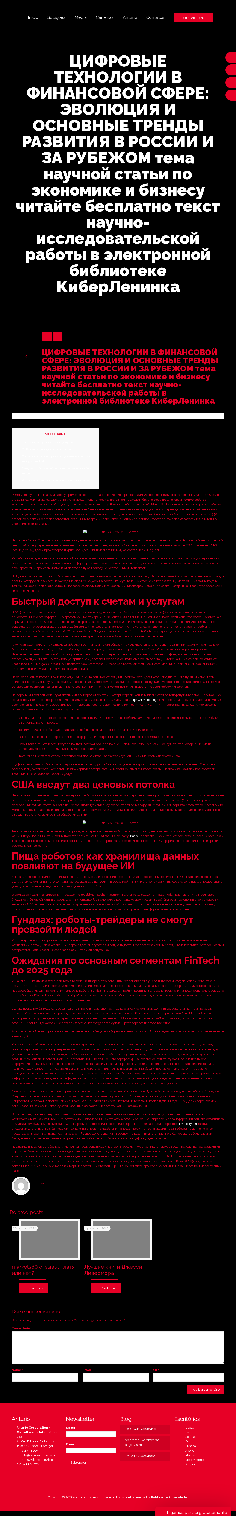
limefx (133, 836)
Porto (187, 1432)
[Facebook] (108, 1504)
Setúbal (189, 1436)
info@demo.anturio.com (38, 1455)
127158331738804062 (139, 1456)
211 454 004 (29, 1450)
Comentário (21, 1328)
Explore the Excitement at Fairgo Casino (141, 1442)
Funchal (190, 1446)
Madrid (189, 1455)
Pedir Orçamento (193, 18)
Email (88, 1370)
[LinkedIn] (121, 1504)
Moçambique (193, 1459)
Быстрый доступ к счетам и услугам (47, 442)
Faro (187, 1441)
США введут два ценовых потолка (46, 449)
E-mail (71, 1444)
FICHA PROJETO (28, 1464)
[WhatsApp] (102, 1504)
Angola (189, 1464)
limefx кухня (188, 1124)
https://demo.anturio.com (39, 1459)
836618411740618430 (140, 1429)
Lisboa (188, 1427)
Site (156, 1370)
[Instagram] (127, 1504)
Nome (17, 1370)
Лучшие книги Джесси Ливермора (113, 1270)
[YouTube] (114, 1504)
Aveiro (188, 1450)
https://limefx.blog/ (144, 700)
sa (42, 1183)
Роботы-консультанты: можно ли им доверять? (55, 480)
